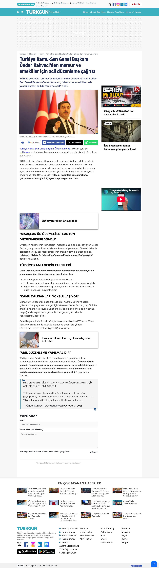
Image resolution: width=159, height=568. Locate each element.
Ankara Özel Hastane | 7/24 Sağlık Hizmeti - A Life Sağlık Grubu (69, 549)
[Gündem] (121, 96)
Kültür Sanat (106, 532)
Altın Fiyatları (86, 539)
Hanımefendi (107, 542)
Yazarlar (65, 542)
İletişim (125, 542)
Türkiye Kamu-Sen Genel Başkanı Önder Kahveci (45, 148)
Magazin (126, 532)
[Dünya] (121, 131)
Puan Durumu (68, 539)
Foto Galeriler (91, 3)
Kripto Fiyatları (87, 535)
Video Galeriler (41, 6)
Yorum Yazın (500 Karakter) (31, 429)
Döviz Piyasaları (44, 3)
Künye (124, 539)
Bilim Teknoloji (107, 528)
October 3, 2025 (73, 405)
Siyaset (104, 539)
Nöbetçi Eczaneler (61, 3)
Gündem (126, 528)
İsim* (22, 420)
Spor (103, 535)
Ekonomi (32, 54)
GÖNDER (94, 452)
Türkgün (22, 54)
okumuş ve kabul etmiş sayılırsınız (45, 451)
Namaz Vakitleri (78, 3)
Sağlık (124, 535)
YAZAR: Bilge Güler (49, 137)
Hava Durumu (68, 532)
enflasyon (25, 152)
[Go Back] (154, 564)
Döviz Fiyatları (86, 532)
